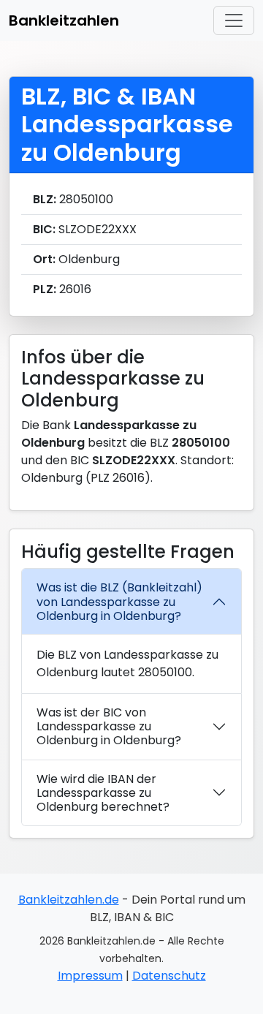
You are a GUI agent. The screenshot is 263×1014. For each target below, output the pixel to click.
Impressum (90, 975)
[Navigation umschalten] (233, 20)
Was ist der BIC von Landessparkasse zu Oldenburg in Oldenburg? (109, 726)
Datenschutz (169, 975)
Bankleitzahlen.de (68, 899)
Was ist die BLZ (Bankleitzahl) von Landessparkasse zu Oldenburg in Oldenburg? (119, 601)
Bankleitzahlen (64, 20)
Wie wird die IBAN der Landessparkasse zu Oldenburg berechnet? (103, 793)
